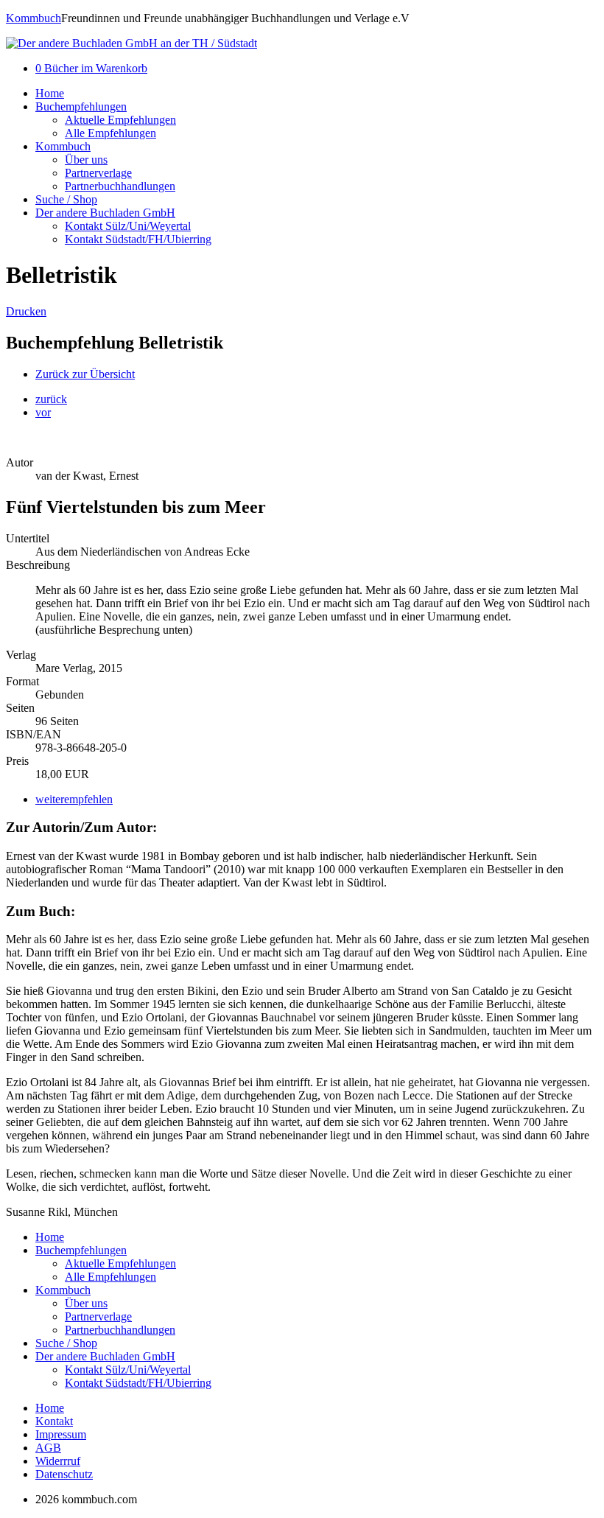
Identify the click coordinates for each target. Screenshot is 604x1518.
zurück (51, 399)
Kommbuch (33, 18)
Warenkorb (91, 68)
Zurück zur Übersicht (85, 374)
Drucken (26, 311)
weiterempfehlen (74, 799)
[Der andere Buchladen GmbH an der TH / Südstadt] (131, 43)
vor (43, 412)
